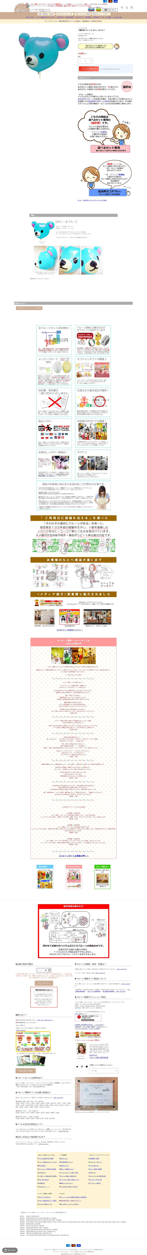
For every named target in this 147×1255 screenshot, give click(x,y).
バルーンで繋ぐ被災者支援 (98, 1058)
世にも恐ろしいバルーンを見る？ (69, 1204)
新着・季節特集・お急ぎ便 (46, 14)
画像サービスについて (66, 1183)
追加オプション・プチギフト (101, 14)
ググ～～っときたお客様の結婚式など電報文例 (73, 1197)
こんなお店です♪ (94, 1165)
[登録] (116, 1070)
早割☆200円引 (30, 17)
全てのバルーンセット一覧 (64, 14)
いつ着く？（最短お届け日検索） (47, 1176)
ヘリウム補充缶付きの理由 (45, 1158)
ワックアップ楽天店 (94, 1028)
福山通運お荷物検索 (108, 991)
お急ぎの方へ (42, 1172)
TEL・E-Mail (78, 1013)
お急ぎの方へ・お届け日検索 (65, 17)
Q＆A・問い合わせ (43, 1179)
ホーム (80, 200)
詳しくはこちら (44, 983)
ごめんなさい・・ (101, 1026)
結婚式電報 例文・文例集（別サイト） (71, 1200)
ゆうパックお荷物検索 (94, 991)
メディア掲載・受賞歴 (88, 1026)
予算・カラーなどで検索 (83, 14)
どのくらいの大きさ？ (44, 1197)
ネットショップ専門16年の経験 (47, 1169)
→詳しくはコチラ (21, 1030)
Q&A (103, 17)
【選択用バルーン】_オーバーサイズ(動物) (95, 200)
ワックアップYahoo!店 (81, 1028)
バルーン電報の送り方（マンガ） (47, 1162)
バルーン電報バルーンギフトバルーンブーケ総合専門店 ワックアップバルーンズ (69, 1249)
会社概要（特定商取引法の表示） (84, 1024)
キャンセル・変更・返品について (69, 1179)
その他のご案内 (117, 17)
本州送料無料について (66, 1162)
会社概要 (108, 17)
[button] (122, 7)
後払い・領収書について (67, 1169)
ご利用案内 (88, 17)
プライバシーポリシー (95, 1162)
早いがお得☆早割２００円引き (69, 1186)
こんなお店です (99, 1024)
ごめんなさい (79, 17)
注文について (64, 1158)
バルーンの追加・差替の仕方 (68, 1176)
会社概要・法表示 (94, 1158)
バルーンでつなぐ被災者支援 (97, 1176)
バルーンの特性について (45, 1204)
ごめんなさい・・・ (44, 1186)
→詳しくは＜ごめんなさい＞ (45, 1020)
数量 (79, 56)
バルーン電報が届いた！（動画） (47, 1200)
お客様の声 (96, 17)
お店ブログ (93, 1055)
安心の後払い (42, 1165)
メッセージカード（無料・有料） (69, 1172)
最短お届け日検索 (25, 1071)
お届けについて (64, 1165)
